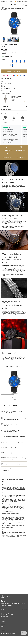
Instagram (12, 633)
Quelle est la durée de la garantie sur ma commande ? (13, 469)
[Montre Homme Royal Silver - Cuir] (14, 382)
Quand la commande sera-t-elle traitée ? (13, 443)
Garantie (3, 621)
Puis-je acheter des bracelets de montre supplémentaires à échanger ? (14, 418)
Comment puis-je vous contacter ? (12, 452)
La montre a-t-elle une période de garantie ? (12, 424)
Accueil (2, 7)
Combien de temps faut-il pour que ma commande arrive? (13, 458)
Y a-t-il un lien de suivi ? (9, 448)
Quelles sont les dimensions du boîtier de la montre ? (14, 437)
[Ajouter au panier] (3, 393)
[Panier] (25, 5)
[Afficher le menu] (1, 5)
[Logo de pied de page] (5, 596)
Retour (2, 626)
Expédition (3, 624)
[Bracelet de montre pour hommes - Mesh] (5, 99)
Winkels (3, 619)
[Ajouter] (24, 101)
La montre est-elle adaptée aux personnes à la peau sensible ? (12, 431)
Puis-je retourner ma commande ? (12, 464)
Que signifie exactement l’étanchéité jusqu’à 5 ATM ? (13, 412)
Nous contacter (4, 616)
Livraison (11, 52)
